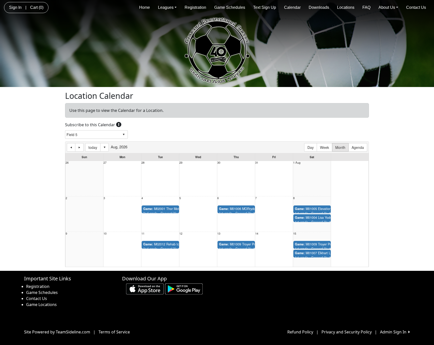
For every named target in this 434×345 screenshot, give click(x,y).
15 (294, 233)
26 (67, 162)
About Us (386, 7)
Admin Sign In (394, 332)
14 (256, 233)
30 (218, 162)
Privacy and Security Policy (346, 332)
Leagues (166, 7)
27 (104, 162)
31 (256, 162)
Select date (104, 147)
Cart (36, 7)
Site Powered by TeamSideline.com (57, 332)
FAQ (366, 7)
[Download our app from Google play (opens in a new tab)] (184, 288)
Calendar (292, 7)
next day (79, 147)
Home (144, 7)
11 (142, 233)
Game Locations (41, 304)
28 (142, 162)
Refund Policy (300, 332)
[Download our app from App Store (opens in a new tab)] (145, 288)
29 (180, 162)
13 (218, 233)
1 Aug (296, 162)
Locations (345, 7)
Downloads (319, 7)
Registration (195, 7)
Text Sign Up (264, 7)
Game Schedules (229, 7)
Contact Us (416, 7)
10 (104, 233)
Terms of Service (114, 332)
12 (180, 233)
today (92, 147)
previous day (71, 147)
